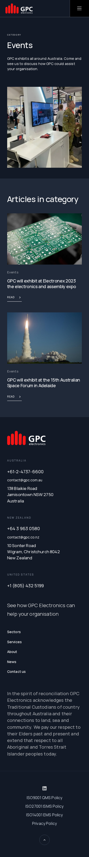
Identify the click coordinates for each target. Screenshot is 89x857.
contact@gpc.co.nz (23, 537)
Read (11, 297)
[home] (19, 8)
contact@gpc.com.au (24, 480)
